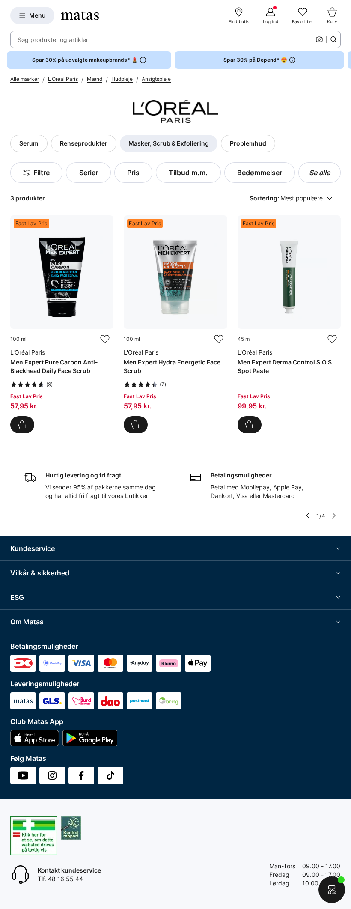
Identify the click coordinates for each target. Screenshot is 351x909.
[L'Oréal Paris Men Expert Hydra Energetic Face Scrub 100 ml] (175, 324)
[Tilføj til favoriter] (104, 339)
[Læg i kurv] (22, 424)
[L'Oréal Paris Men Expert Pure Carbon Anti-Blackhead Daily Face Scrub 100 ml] (61, 324)
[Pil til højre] (344, 60)
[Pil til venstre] (308, 515)
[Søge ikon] (333, 39)
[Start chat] (331, 889)
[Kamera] (319, 39)
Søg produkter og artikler (53, 39)
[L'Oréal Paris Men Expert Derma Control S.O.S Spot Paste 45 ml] (289, 324)
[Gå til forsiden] (80, 15)
